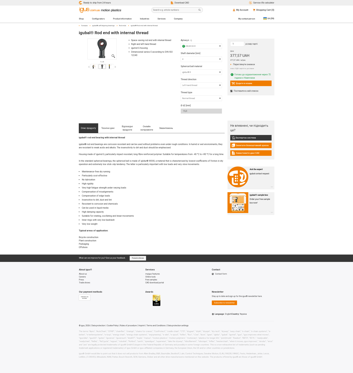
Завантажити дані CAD (245, 154)
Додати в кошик (241, 84)
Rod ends (122, 26)
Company (178, 19)
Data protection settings (177, 325)
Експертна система (246, 138)
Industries (144, 19)
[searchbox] (175, 10)
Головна (84, 26)
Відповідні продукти (127, 128)
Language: (223, 314)
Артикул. (185, 40)
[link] (251, 138)
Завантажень (166, 128)
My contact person (246, 19)
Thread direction (188, 79)
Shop (81, 19)
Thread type (186, 92)
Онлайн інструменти (146, 128)
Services (162, 19)
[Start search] (199, 10)
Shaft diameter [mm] (190, 53)
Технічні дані (107, 128)
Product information (122, 19)
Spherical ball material (191, 66)
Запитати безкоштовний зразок (250, 146)
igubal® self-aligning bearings (103, 26)
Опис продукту (88, 128)
